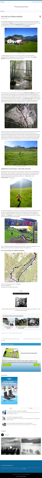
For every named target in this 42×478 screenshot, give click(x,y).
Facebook (15, 293)
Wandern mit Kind (5, 333)
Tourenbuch (20, 333)
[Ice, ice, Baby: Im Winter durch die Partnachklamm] (4, 412)
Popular (30, 408)
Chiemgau (11, 333)
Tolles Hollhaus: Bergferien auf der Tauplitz (21, 327)
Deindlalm (19, 26)
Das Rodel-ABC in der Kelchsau (9, 327)
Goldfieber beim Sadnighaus (33, 326)
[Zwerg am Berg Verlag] (21, 7)
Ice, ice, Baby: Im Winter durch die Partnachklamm (17, 411)
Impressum (14, 474)
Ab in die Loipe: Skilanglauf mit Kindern (15, 417)
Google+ (19, 293)
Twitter (23, 293)
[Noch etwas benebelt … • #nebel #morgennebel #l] (31, 447)
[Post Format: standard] (40, 16)
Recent (11, 408)
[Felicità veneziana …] (11, 447)
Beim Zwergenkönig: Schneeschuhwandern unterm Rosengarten (19, 423)
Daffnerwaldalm (15, 333)
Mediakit (24, 468)
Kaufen (36, 364)
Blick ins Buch (6, 364)
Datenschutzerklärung (25, 474)
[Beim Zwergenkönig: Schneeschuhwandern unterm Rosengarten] (4, 424)
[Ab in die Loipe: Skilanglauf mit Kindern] (4, 418)
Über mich (19, 474)
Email (28, 293)
